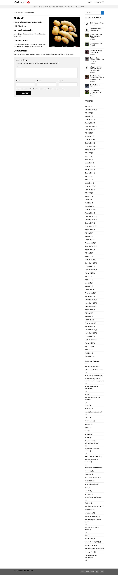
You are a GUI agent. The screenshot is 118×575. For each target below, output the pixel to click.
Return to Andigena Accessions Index (24, 12)
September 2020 (90, 146)
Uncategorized (89, 552)
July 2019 (88, 176)
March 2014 (88, 319)
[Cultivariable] (22, 2)
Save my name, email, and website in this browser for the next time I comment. (41, 89)
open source (89, 481)
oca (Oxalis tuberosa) (91, 477)
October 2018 (89, 189)
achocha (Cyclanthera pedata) (94, 370)
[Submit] (102, 12)
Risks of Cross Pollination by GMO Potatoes (96, 92)
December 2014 (90, 299)
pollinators (88, 494)
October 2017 (89, 223)
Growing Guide (58, 6)
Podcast (87, 491)
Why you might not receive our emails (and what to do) (95, 68)
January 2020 (89, 169)
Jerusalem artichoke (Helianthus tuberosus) (92, 442)
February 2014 (89, 323)
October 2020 (89, 143)
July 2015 (88, 276)
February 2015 (89, 293)
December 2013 (90, 329)
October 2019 (89, 173)
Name (18, 81)
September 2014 (90, 306)
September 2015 (90, 269)
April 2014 (88, 316)
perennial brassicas (91, 484)
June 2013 (88, 349)
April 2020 (88, 159)
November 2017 (90, 219)
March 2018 (88, 206)
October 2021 (89, 129)
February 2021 (89, 139)
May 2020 (88, 156)
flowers (87, 427)
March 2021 (88, 136)
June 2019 (88, 179)
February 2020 (89, 166)
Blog (77, 6)
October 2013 (89, 336)
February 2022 (89, 119)
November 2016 (90, 246)
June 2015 (88, 279)
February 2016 (89, 259)
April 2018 (88, 203)
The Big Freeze (95, 85)
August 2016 (89, 249)
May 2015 (88, 283)
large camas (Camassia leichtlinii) (92, 450)
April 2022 (88, 116)
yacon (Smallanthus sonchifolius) (91, 556)
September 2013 (90, 340)
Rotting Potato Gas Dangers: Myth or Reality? (96, 36)
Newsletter (88, 474)
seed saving (88, 509)
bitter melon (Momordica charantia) (92, 399)
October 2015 (89, 266)
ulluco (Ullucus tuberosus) (93, 548)
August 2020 (89, 149)
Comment (19, 66)
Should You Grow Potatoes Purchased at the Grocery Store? (97, 77)
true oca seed (89, 538)
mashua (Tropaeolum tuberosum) (91, 461)
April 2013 (88, 353)
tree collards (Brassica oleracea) (92, 528)
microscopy (88, 471)
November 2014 (90, 303)
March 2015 (88, 289)
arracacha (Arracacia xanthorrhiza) (91, 387)
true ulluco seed (90, 545)
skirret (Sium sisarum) (91, 516)
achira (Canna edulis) (91, 366)
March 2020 (88, 163)
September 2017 (90, 226)
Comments (92, 39)
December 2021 (90, 126)
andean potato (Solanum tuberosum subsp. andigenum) (94, 380)
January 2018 (89, 213)
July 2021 (88, 133)
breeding (87, 408)
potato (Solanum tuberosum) (93, 497)
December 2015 (90, 263)
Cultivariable (89, 421)
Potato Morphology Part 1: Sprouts (96, 51)
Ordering (48, 6)
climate (87, 417)
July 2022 (88, 113)
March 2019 (88, 183)
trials (86, 535)
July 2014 (88, 313)
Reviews (87, 503)
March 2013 (88, 356)
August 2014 (89, 309)
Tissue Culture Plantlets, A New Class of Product (97, 59)
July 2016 (88, 253)
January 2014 (89, 326)
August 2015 (89, 273)
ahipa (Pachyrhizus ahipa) (93, 375)
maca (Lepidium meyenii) (92, 456)
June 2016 (88, 256)
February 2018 (89, 209)
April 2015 (88, 286)
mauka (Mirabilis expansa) (93, 467)
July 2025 (88, 106)
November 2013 (90, 333)
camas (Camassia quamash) (93, 412)
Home (35, 6)
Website (61, 81)
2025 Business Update (97, 23)
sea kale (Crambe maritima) (93, 506)
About (40, 6)
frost (86, 431)
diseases (87, 424)
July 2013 (88, 346)
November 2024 (90, 109)
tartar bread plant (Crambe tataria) (93, 521)
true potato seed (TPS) (92, 542)
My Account (69, 6)
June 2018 (88, 196)
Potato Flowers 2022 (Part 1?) (96, 44)
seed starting (89, 513)
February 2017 (89, 243)
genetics (87, 434)
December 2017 (90, 216)
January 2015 (89, 296)
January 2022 (89, 123)
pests (86, 487)
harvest (87, 437)
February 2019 (89, 186)
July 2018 (88, 193)
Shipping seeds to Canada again (95, 29)
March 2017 (88, 239)
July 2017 (88, 233)
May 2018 (88, 199)
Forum (82, 6)
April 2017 (88, 236)
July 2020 (88, 153)
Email (39, 81)
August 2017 (89, 229)
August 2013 (89, 343)
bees (86, 394)
